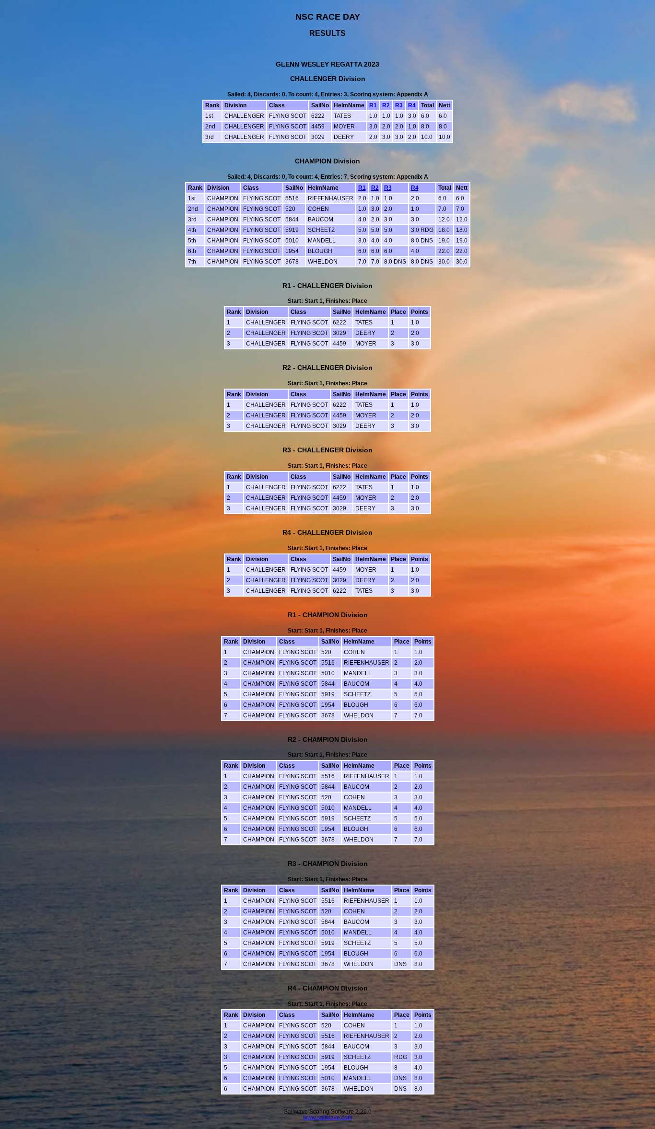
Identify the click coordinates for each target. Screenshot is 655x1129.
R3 (399, 105)
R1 (373, 105)
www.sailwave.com (327, 1117)
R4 (412, 105)
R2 (386, 105)
